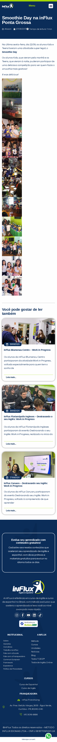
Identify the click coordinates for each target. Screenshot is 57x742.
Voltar (16, 174)
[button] (51, 6)
